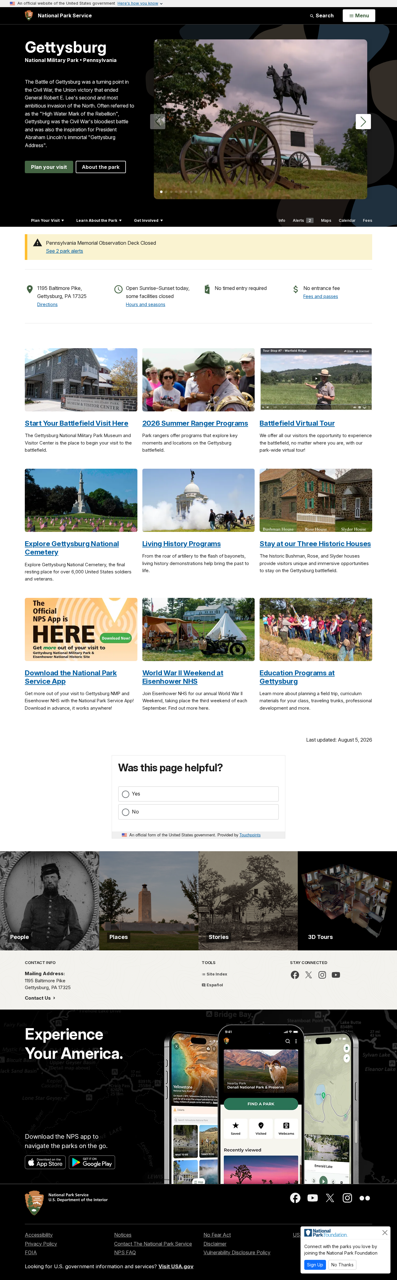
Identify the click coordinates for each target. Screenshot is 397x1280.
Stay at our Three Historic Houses (315, 543)
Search (324, 15)
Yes (136, 794)
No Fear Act (217, 1235)
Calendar (347, 220)
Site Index (216, 973)
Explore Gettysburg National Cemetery (72, 547)
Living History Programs (181, 543)
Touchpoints (250, 835)
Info (282, 220)
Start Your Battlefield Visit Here (76, 423)
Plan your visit (49, 167)
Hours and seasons (145, 304)
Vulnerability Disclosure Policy (236, 1252)
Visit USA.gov (176, 1266)
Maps (326, 220)
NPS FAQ (125, 1252)
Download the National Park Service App (71, 676)
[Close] (385, 1232)
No (135, 812)
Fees (367, 220)
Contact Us (38, 998)
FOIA (31, 1252)
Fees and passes (320, 296)
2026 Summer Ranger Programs (195, 423)
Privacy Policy (41, 1244)
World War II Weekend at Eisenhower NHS (182, 676)
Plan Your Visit (45, 220)
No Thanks (342, 1264)
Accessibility (39, 1235)
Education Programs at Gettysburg (297, 676)
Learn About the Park (96, 220)
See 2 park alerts (64, 251)
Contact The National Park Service (153, 1244)
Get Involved (146, 220)
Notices (123, 1235)
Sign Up (315, 1264)
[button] (363, 121)
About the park (101, 167)
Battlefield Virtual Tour (297, 423)
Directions (47, 304)
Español (214, 984)
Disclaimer (214, 1244)
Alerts (302, 220)
